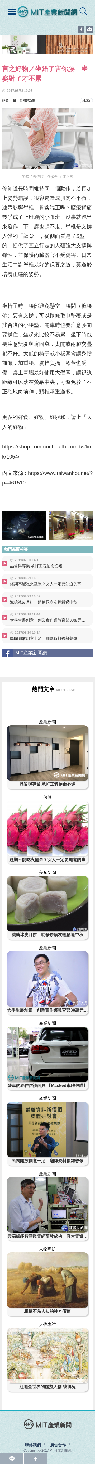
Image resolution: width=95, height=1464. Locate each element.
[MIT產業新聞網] (47, 13)
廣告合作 (58, 1445)
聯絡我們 (33, 1445)
